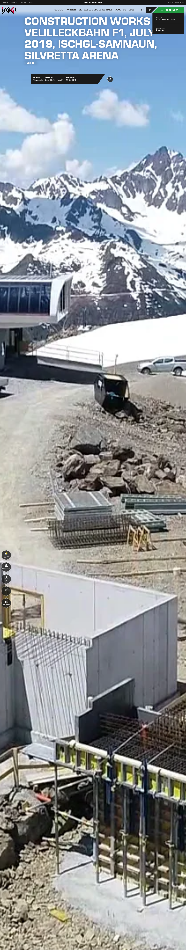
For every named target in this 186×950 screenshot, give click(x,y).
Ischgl (15, 2)
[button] (142, 10)
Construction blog (175, 2)
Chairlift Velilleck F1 (54, 80)
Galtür (5, 2)
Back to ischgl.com (93, 2)
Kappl (23, 2)
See (31, 2)
